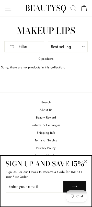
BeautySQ (45, 8)
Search (46, 102)
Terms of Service (46, 140)
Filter (22, 46)
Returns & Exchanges (46, 125)
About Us (46, 110)
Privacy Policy (45, 148)
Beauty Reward (46, 117)
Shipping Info (46, 132)
